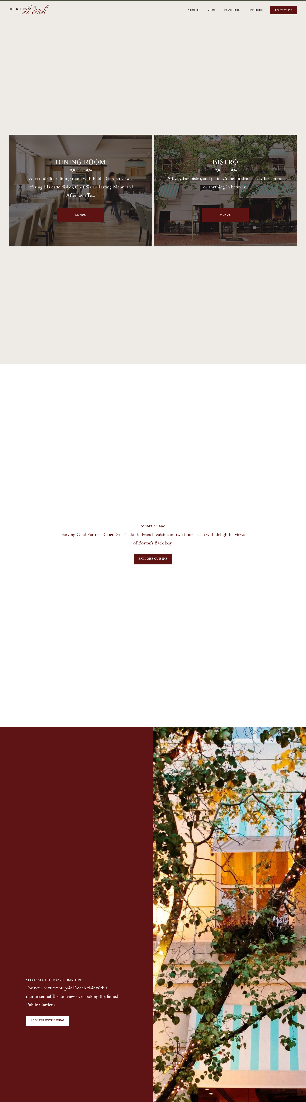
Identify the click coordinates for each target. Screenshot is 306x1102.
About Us (193, 10)
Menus (80, 215)
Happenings (256, 10)
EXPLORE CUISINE (153, 559)
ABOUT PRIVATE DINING (47, 1021)
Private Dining (232, 10)
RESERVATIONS (283, 10)
